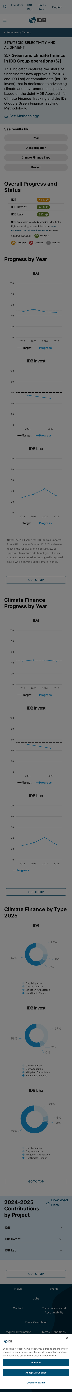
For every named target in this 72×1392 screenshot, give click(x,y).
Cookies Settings (36, 1382)
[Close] (67, 1338)
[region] (36, 1361)
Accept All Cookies (36, 1372)
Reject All (36, 1362)
